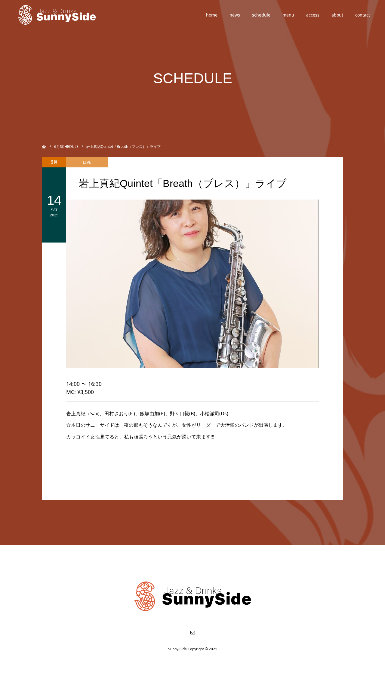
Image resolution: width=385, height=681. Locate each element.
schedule (261, 15)
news (234, 15)
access (312, 15)
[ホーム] (44, 146)
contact (362, 15)
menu (288, 15)
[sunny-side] (57, 15)
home (211, 15)
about (337, 15)
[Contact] (192, 632)
